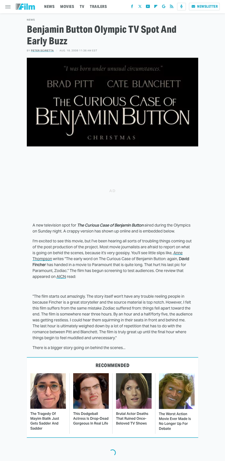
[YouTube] (147, 7)
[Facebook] (132, 7)
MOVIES (67, 6)
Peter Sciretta (42, 50)
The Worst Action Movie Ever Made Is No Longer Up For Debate (175, 421)
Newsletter (207, 6)
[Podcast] (181, 6)
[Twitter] (140, 7)
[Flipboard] (155, 7)
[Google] (163, 7)
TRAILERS (98, 6)
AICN (61, 276)
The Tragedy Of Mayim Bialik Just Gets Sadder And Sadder (44, 421)
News (31, 19)
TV (82, 6)
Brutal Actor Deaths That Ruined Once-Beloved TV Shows (132, 418)
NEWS (49, 6)
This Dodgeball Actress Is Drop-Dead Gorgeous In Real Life (91, 418)
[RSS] (171, 7)
